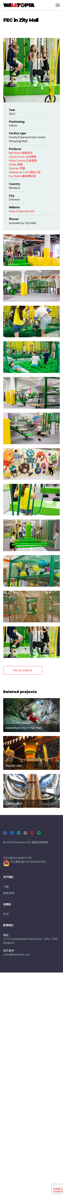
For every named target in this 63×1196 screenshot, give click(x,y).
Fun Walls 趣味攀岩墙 (22, 176)
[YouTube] (32, 833)
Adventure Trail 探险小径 (25, 172)
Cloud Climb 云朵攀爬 (22, 156)
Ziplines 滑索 (17, 168)
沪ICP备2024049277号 (17, 858)
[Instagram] (25, 833)
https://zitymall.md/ (21, 211)
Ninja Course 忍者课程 (23, 160)
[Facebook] (5, 833)
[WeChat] (39, 833)
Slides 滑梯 (16, 164)
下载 (6, 887)
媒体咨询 (8, 893)
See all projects (22, 670)
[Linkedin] (12, 833)
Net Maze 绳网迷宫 (21, 153)
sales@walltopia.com (16, 954)
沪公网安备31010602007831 (28, 862)
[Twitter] (18, 833)
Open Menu (58, 5)
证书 (6, 914)
